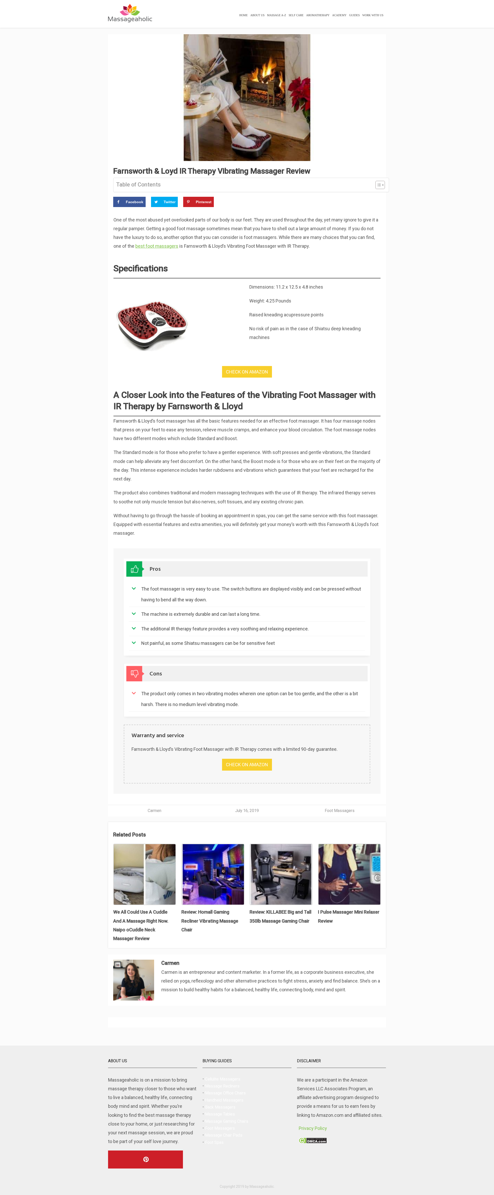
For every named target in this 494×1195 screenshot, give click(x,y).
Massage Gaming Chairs (226, 1121)
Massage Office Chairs (225, 1093)
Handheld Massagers (224, 1100)
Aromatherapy (318, 15)
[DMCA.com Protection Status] (313, 1141)
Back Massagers (220, 1107)
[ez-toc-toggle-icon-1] (378, 185)
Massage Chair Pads (223, 1135)
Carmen (154, 810)
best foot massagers (156, 246)
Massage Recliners (222, 1086)
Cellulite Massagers (222, 1079)
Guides (354, 15)
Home (243, 15)
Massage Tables (220, 1114)
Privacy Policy (313, 1128)
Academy (339, 15)
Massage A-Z (276, 15)
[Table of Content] (380, 185)
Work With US (372, 15)
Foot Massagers (340, 810)
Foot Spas (214, 1142)
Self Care (296, 15)
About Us (257, 15)
